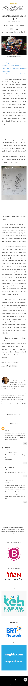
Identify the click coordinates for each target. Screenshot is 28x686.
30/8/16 (7, 430)
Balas (25, 443)
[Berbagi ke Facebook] (7, 366)
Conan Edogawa (19, 369)
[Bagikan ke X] (10, 366)
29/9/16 (7, 482)
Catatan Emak (14, 3)
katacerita (8, 447)
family (3, 371)
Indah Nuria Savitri (10, 428)
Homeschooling (9, 371)
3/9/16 (6, 469)
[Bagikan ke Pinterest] (12, 366)
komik (16, 371)
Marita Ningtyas (9, 467)
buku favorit (10, 369)
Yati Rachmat (9, 480)
